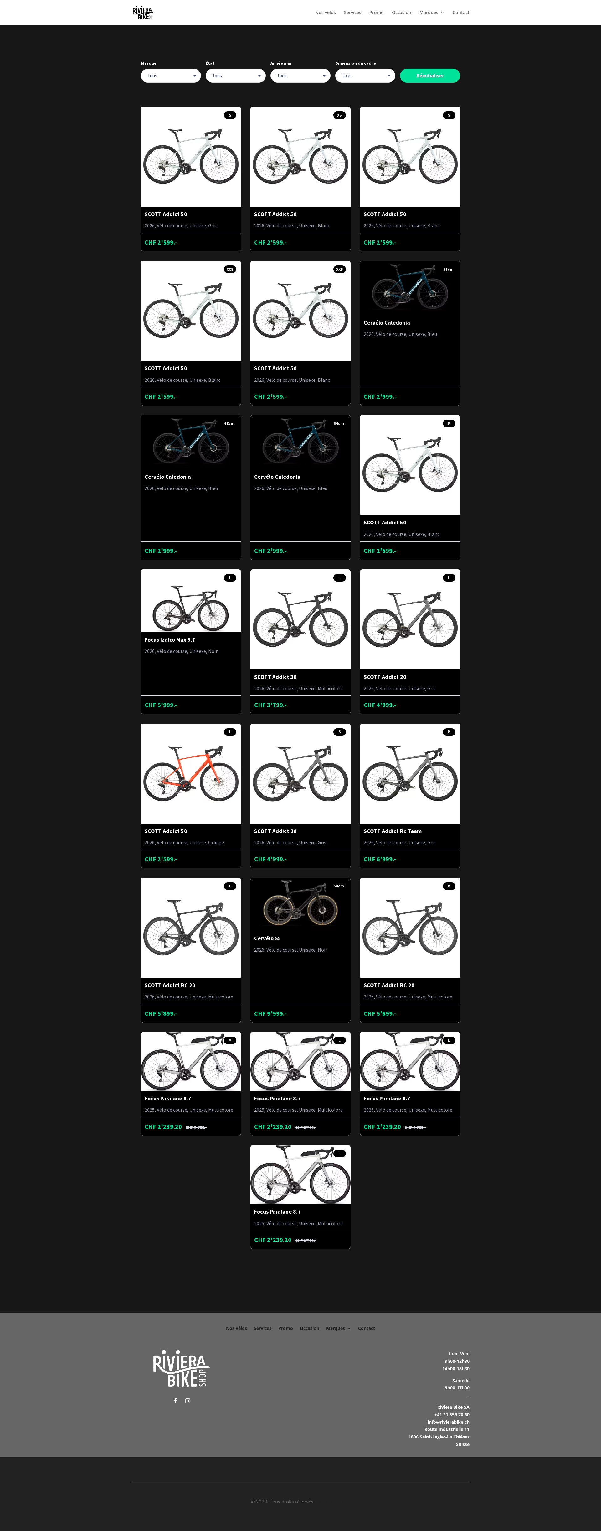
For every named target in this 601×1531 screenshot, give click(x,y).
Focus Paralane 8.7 (168, 1098)
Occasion (401, 12)
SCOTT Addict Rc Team (393, 831)
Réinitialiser (430, 75)
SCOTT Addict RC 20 (170, 985)
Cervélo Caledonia (387, 322)
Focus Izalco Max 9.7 (170, 639)
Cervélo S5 (267, 938)
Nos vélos (325, 12)
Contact (461, 12)
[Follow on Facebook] (175, 1401)
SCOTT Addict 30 (275, 676)
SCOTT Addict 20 (385, 676)
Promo (376, 12)
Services (352, 12)
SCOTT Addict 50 (166, 214)
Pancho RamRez (333, 1501)
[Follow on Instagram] (188, 1401)
